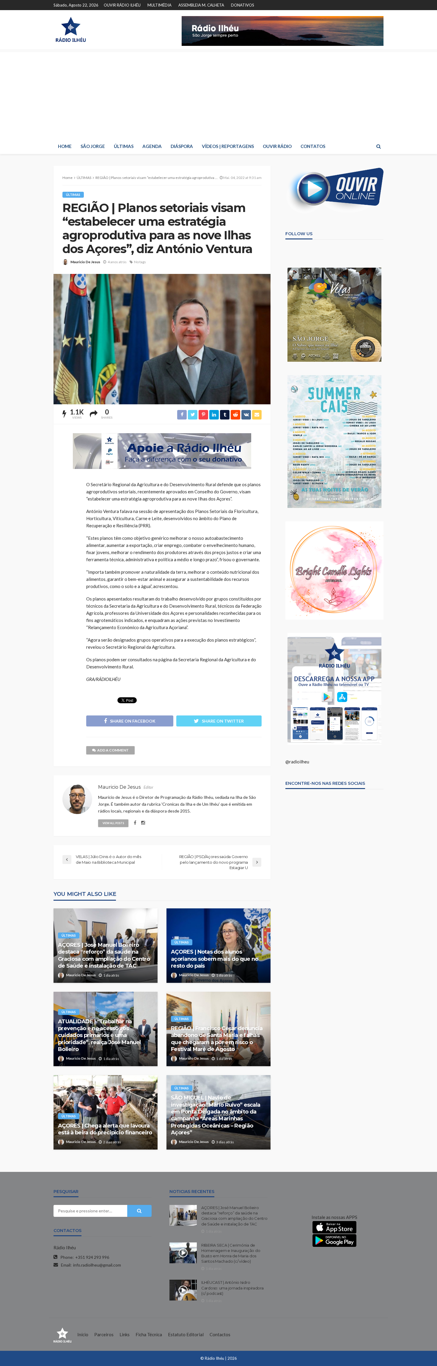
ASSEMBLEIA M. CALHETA (201, 5)
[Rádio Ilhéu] (71, 29)
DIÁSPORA (182, 146)
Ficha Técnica (149, 1334)
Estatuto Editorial (186, 1334)
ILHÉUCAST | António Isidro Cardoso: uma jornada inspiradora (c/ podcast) (232, 1287)
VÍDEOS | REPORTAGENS (228, 146)
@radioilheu (297, 761)
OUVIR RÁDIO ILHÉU (122, 5)
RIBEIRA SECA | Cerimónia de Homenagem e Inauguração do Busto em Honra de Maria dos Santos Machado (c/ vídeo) (230, 1253)
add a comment (113, 750)
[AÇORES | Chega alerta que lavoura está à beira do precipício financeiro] (106, 1112)
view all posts (113, 823)
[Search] (378, 146)
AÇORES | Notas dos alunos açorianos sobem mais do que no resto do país (214, 959)
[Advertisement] (218, 93)
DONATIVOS (242, 5)
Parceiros (104, 1334)
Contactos (220, 1334)
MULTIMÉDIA (159, 5)
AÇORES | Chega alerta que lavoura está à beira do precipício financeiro (105, 1129)
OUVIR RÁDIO (277, 146)
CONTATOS (313, 146)
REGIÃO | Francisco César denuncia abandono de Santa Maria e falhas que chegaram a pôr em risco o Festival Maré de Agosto (216, 1038)
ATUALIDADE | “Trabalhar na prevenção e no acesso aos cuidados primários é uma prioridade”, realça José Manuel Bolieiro (99, 1035)
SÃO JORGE (93, 146)
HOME (65, 146)
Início (82, 1334)
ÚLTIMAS (123, 146)
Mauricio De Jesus (85, 262)
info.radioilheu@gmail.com (97, 1264)
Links (125, 1334)
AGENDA (152, 146)
